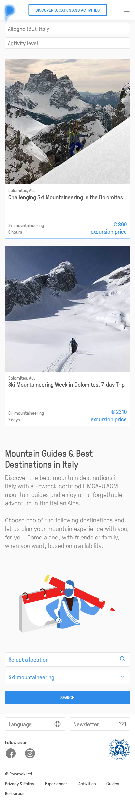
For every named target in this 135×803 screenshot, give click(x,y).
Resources (14, 793)
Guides (112, 783)
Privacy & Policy (19, 783)
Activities (87, 783)
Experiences (56, 783)
